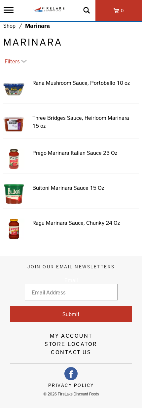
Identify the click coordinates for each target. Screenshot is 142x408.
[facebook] (71, 373)
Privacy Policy (71, 385)
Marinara (37, 25)
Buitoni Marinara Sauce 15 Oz (68, 187)
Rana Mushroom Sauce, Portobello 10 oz (81, 82)
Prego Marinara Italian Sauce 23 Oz (74, 152)
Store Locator (71, 343)
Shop (9, 25)
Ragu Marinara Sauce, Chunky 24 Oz (76, 222)
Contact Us (71, 352)
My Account (71, 335)
